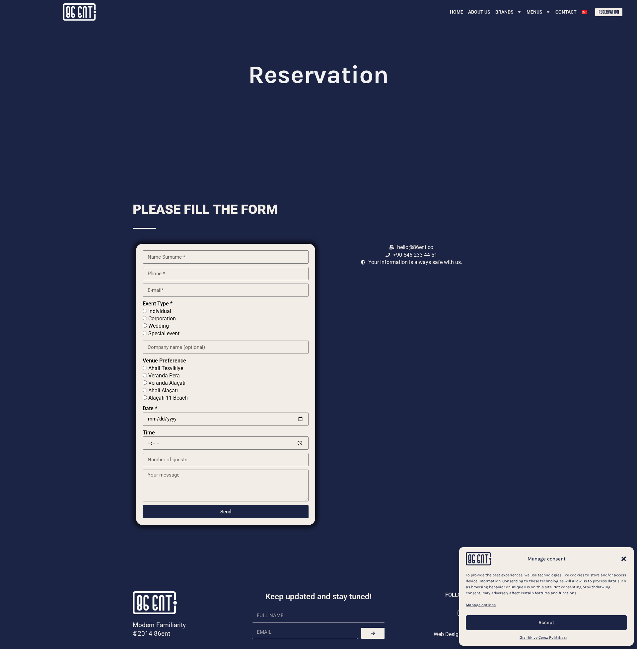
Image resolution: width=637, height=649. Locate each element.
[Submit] (373, 633)
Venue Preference (164, 360)
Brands (504, 12)
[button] (623, 558)
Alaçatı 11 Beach (168, 398)
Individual (159, 311)
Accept (546, 622)
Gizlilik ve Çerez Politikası (543, 637)
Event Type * (158, 303)
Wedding (158, 326)
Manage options (481, 605)
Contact (566, 12)
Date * (150, 408)
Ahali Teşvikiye (165, 368)
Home (456, 12)
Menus (534, 12)
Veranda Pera (164, 375)
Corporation (162, 318)
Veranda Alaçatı (166, 383)
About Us (479, 12)
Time (149, 432)
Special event (163, 333)
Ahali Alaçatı (163, 390)
